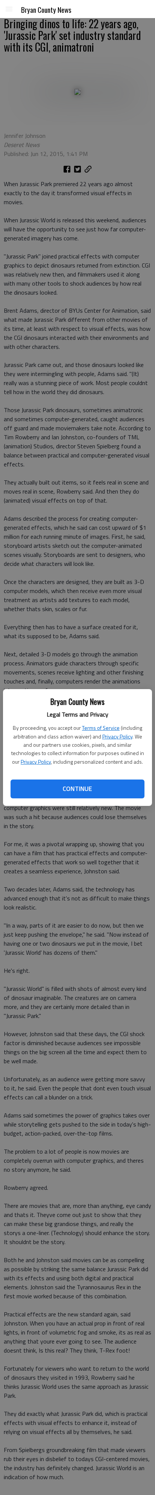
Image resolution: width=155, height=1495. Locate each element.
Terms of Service (101, 728)
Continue (77, 788)
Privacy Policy (117, 736)
